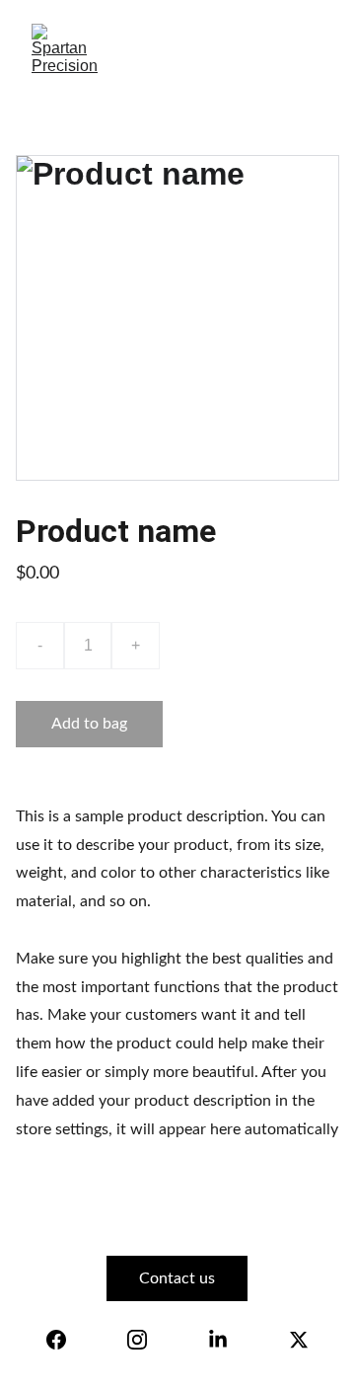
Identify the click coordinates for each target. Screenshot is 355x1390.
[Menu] (311, 50)
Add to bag (89, 724)
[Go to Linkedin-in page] (218, 1340)
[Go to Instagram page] (137, 1340)
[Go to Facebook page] (56, 1340)
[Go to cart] (224, 50)
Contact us (177, 1278)
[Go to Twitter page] (299, 1340)
